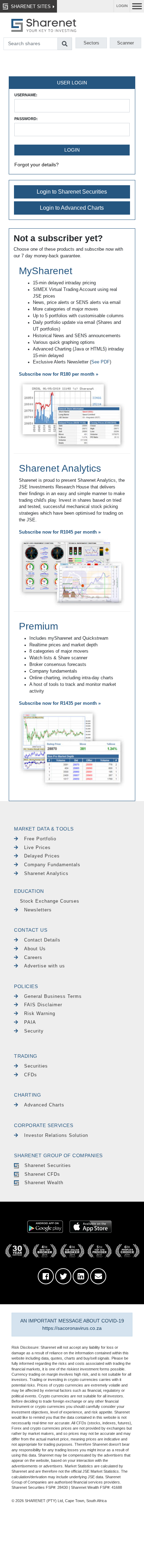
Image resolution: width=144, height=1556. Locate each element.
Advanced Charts (44, 1104)
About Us (35, 948)
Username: (25, 95)
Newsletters (38, 909)
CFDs (30, 1074)
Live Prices (37, 847)
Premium (38, 626)
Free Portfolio (40, 838)
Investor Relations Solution (56, 1135)
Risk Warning (39, 1013)
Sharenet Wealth (43, 1182)
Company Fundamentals (52, 864)
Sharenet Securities (47, 1165)
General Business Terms (53, 996)
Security (34, 1031)
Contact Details (42, 940)
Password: (26, 119)
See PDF (100, 362)
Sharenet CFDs (42, 1174)
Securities (36, 1066)
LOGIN (122, 6)
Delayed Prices (42, 856)
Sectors (91, 43)
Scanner (125, 43)
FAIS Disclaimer (43, 1004)
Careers (33, 957)
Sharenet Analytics (60, 468)
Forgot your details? (36, 164)
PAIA (30, 1022)
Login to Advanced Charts (72, 208)
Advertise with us (44, 965)
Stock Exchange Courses (49, 901)
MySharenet (45, 270)
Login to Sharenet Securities (72, 192)
